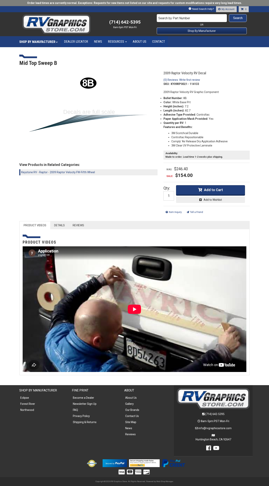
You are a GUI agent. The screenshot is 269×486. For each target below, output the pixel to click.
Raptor (43, 172)
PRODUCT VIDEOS (35, 225)
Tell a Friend (196, 212)
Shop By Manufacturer (202, 30)
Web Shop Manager (164, 481)
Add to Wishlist (213, 199)
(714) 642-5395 (214, 414)
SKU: (166, 84)
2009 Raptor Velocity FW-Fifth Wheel (72, 172)
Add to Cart (213, 190)
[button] (202, 18)
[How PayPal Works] (115, 462)
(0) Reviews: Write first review (181, 79)
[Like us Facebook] (208, 449)
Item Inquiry (175, 212)
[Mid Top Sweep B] (88, 113)
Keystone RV (29, 172)
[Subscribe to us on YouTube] (216, 449)
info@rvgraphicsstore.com (215, 428)
